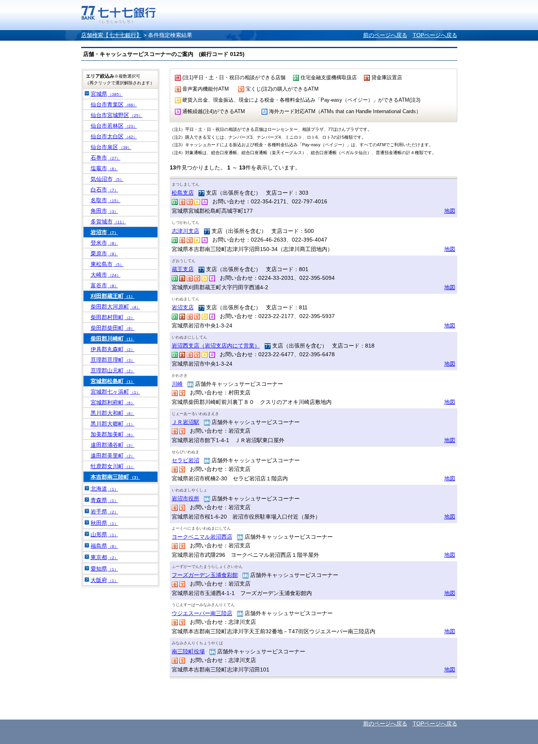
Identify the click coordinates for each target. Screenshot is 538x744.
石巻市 (106, 157)
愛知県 (104, 568)
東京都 (104, 557)
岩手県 (104, 511)
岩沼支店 (183, 307)
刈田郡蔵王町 (113, 296)
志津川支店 (185, 231)
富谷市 (104, 285)
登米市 (104, 243)
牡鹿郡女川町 (113, 466)
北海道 (104, 488)
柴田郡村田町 (113, 317)
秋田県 (104, 523)
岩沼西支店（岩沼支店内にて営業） (216, 345)
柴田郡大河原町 (115, 306)
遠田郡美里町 (113, 455)
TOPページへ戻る (435, 35)
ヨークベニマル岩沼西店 (202, 537)
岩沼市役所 (185, 498)
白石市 (104, 189)
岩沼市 (104, 232)
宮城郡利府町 (113, 402)
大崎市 (106, 275)
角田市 (104, 211)
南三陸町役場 (188, 651)
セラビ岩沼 (185, 460)
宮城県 (107, 94)
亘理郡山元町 (113, 370)
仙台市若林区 (114, 126)
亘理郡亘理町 (113, 360)
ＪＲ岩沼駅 (185, 422)
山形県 (104, 534)
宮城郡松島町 (113, 381)
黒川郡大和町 (113, 413)
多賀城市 (108, 221)
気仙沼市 (107, 179)
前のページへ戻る (385, 35)
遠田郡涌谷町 (113, 445)
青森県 (104, 500)
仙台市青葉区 (114, 104)
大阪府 (104, 580)
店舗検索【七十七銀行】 (111, 35)
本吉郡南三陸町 (115, 477)
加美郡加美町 (113, 434)
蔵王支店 (183, 269)
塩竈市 (104, 168)
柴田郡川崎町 (113, 338)
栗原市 (104, 253)
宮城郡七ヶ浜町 (115, 392)
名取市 (106, 200)
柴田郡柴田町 (113, 328)
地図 (449, 211)
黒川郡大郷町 (113, 423)
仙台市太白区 (114, 136)
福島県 (104, 546)
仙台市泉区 (111, 147)
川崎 (177, 384)
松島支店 (183, 193)
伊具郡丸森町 (113, 349)
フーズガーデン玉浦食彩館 (205, 575)
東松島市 (107, 264)
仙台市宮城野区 (117, 115)
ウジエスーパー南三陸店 (202, 613)
